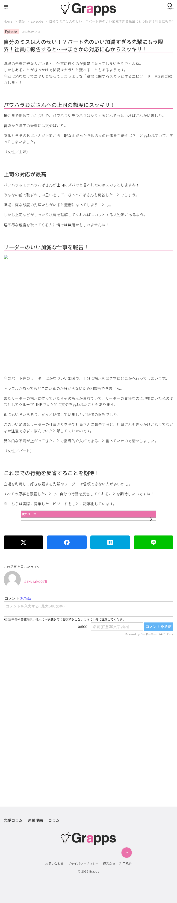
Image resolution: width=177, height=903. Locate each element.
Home (8, 21)
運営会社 (109, 863)
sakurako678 (35, 581)
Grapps (94, 871)
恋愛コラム (13, 820)
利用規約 (125, 863)
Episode (37, 21)
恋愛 (22, 21)
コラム (53, 820)
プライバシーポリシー (83, 863)
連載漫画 (35, 820)
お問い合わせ (54, 863)
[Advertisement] (88, 692)
